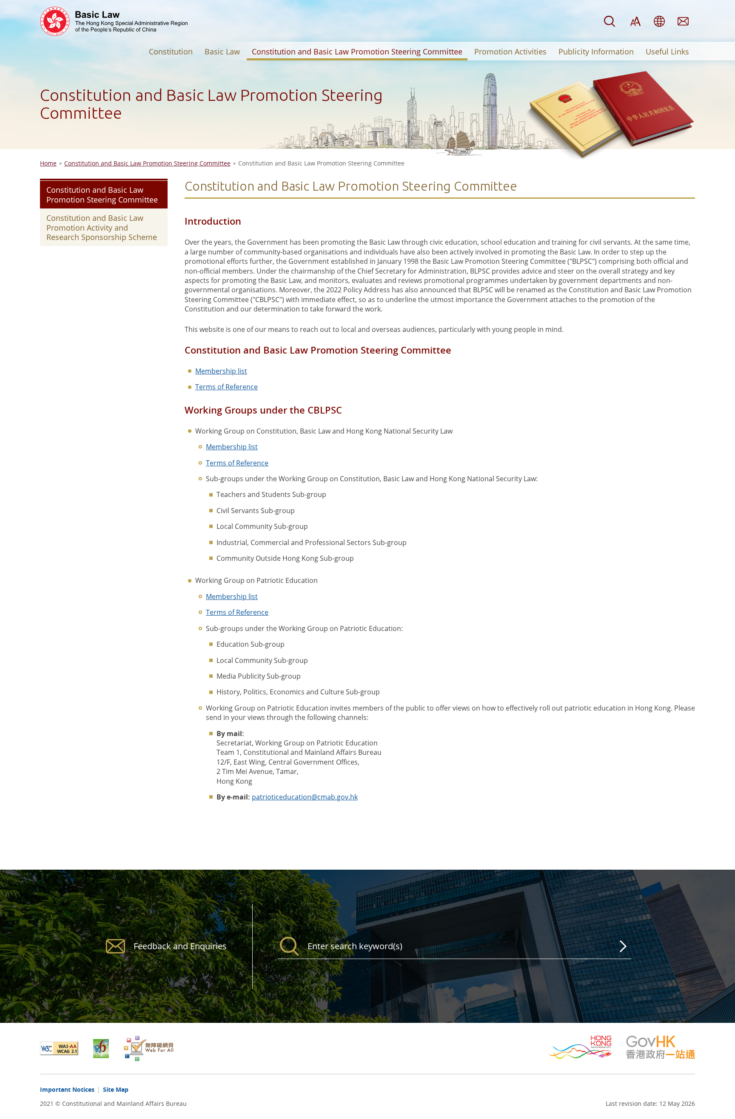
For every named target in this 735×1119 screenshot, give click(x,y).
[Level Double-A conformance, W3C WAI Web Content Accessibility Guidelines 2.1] (66, 1048)
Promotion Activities (510, 51)
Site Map (115, 1089)
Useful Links (667, 51)
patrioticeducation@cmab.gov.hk (305, 797)
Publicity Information (596, 51)
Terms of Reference (226, 386)
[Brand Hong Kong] (587, 1047)
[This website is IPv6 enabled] (108, 1048)
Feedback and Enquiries (683, 21)
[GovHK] (660, 1047)
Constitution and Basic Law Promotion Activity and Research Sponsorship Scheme (101, 227)
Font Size (635, 21)
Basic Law (222, 51)
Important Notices (67, 1089)
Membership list (221, 371)
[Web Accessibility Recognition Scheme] (149, 1048)
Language (659, 21)
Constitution (171, 51)
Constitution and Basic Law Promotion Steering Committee (357, 51)
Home (48, 163)
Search (609, 21)
